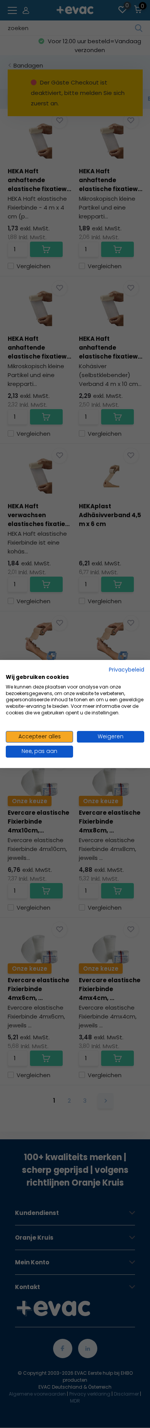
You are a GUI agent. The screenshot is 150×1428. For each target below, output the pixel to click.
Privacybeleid (126, 669)
